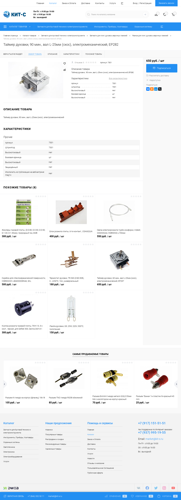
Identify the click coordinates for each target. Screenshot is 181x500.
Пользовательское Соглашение (100, 468)
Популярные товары (54, 434)
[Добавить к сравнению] (64, 69)
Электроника (8, 452)
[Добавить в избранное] (64, 63)
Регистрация (145, 3)
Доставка (85, 3)
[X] (159, 89)
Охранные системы (11, 442)
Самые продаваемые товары (90, 354)
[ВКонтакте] (148, 89)
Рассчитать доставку (159, 75)
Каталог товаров (18, 27)
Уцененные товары (53, 449)
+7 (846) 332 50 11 (36, 496)
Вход (135, 3)
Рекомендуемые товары (55, 444)
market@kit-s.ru (154, 438)
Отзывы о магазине (95, 463)
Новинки (49, 430)
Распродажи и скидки (54, 439)
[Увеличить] (35, 80)
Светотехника (9, 447)
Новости (90, 458)
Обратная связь (15, 496)
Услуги (112, 3)
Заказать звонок (166, 3)
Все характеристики (118, 78)
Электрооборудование (12, 457)
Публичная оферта (95, 473)
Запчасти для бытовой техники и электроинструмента (17, 431)
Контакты (99, 3)
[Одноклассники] (152, 89)
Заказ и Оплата (69, 3)
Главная (40, 3)
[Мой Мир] (156, 89)
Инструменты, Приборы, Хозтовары (18, 437)
